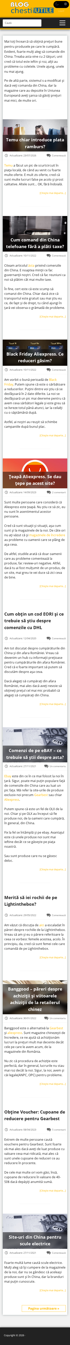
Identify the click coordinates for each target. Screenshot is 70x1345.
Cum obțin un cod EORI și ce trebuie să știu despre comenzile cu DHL (34, 620)
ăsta (31, 265)
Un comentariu (58, 766)
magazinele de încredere (47, 535)
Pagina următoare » (43, 1308)
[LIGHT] (61, 4)
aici (41, 925)
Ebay (7, 776)
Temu (8, 165)
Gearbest (41, 795)
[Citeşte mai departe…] (53, 193)
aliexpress (14, 1033)
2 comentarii (59, 492)
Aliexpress (11, 799)
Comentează (59, 155)
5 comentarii (59, 1129)
